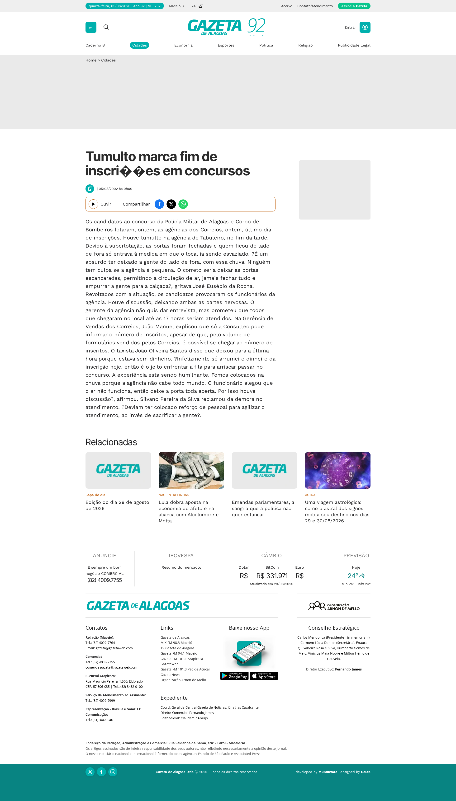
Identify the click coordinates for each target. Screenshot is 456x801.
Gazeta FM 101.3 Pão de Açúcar (185, 669)
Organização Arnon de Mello (183, 680)
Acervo (286, 6)
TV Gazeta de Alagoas (178, 648)
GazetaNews (170, 674)
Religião (305, 45)
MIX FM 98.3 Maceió (176, 642)
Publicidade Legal (354, 45)
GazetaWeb (170, 664)
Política (266, 45)
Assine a (354, 6)
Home (91, 60)
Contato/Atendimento (315, 6)
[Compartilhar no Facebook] (159, 204)
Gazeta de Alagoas (175, 637)
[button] (365, 27)
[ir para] (249, 653)
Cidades (139, 45)
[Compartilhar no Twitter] (171, 204)
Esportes (226, 45)
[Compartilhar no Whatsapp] (183, 204)
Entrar (350, 27)
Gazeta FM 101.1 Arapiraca (182, 658)
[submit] (106, 27)
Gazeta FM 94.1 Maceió (179, 653)
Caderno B (95, 45)
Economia (183, 45)
